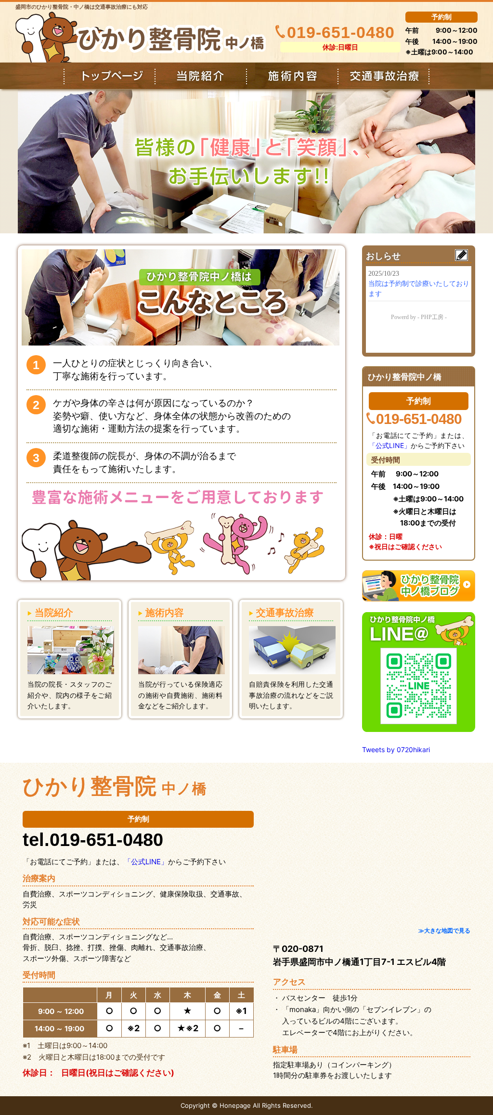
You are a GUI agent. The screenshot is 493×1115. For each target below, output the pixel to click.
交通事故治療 (383, 76)
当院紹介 (200, 76)
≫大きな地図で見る (444, 930)
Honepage (235, 1105)
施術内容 (292, 76)
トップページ (109, 76)
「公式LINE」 (390, 445)
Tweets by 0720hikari (396, 749)
